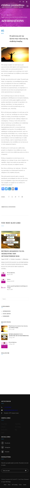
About (9, 484)
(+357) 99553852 (7, 407)
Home (5, 484)
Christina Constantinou (15, 259)
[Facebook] (8, 197)
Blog (16, 429)
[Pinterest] (18, 197)
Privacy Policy (4, 424)
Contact (2, 432)
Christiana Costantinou (8, 206)
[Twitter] (15, 197)
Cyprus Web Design (6, 481)
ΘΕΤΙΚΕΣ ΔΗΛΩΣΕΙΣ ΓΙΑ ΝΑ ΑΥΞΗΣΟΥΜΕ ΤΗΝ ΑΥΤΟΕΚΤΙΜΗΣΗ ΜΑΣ (12, 253)
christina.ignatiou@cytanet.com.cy (11, 410)
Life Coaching (18, 426)
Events (20, 484)
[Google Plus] (12, 197)
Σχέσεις (8, 279)
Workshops (6, 316)
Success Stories (4, 429)
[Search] (27, 299)
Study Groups (7, 313)
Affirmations (25, 259)
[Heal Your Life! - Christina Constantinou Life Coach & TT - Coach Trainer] (12, 6)
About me (3, 426)
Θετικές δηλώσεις (11, 272)
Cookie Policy (18, 424)
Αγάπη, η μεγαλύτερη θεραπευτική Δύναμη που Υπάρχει (17, 286)
